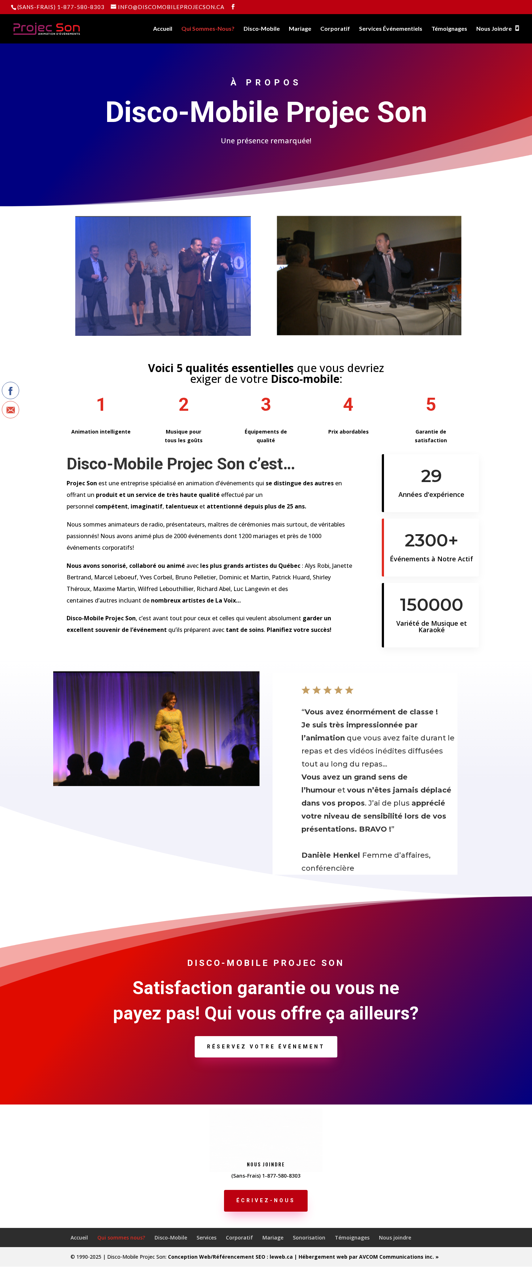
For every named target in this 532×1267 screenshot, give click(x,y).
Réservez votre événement (266, 1047)
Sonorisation (309, 1237)
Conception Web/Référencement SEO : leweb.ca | (233, 1256)
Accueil (162, 29)
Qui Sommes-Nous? (208, 29)
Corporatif (335, 29)
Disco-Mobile (262, 29)
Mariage (300, 29)
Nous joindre (395, 1237)
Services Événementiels (390, 29)
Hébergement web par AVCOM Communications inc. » (369, 1256)
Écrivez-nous (265, 1200)
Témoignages (449, 29)
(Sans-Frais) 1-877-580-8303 (61, 7)
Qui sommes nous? (121, 1237)
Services (206, 1237)
